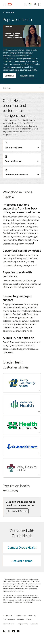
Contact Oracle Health (22, 547)
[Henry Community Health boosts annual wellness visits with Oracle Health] (22, 383)
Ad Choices (20, 620)
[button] (4, 4)
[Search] (25, 4)
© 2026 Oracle (7, 615)
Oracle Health (10, 13)
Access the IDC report (17, 511)
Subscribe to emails (9, 624)
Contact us (9, 75)
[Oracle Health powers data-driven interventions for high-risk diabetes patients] (22, 404)
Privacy (19, 615)
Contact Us (34, 624)
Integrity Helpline (22, 624)
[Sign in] (35, 4)
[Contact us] (39, 4)
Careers (29, 620)
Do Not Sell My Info (29, 615)
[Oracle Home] (10, 4)
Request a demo (27, 75)
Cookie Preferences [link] (9, 620)
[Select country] (30, 4)
